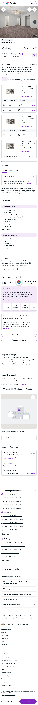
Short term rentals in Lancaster (10, 553)
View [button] (33, 105)
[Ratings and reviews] (20, 277)
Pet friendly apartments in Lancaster (11, 542)
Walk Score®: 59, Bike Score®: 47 (12, 431)
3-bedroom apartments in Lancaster (11, 505)
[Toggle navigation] (3, 3)
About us (4, 632)
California (12, 616)
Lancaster (4, 618)
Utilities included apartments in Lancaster (13, 546)
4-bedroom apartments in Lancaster (11, 508)
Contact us (4, 635)
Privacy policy (5, 676)
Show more (6, 300)
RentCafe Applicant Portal (8, 663)
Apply (28, 701)
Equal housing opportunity (9, 695)
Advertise (4, 644)
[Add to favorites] (29, 9)
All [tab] (5, 79)
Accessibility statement (7, 682)
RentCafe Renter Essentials (9, 660)
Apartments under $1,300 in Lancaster (12, 530)
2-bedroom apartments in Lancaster (11, 501)
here (29, 183)
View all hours (30, 473)
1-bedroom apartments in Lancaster (11, 498)
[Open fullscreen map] (33, 397)
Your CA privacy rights (7, 679)
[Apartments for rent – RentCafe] (17, 3)
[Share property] (34, 9)
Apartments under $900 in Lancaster (11, 516)
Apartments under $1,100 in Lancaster (12, 523)
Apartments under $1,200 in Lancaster (12, 526)
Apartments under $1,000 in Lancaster (12, 519)
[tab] (15, 79)
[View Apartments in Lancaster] (3, 9)
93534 (24, 384)
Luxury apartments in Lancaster (10, 556)
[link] (33, 3)
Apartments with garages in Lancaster (12, 549)
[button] (19, 22)
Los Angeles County (23, 616)
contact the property (16, 193)
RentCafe (4, 616)
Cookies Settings (6, 685)
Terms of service (6, 672)
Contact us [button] (31, 156)
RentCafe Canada (6, 654)
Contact (10, 701)
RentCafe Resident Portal (8, 666)
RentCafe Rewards (6, 657)
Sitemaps (4, 648)
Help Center (4, 638)
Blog (2, 641)
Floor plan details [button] (26, 96)
